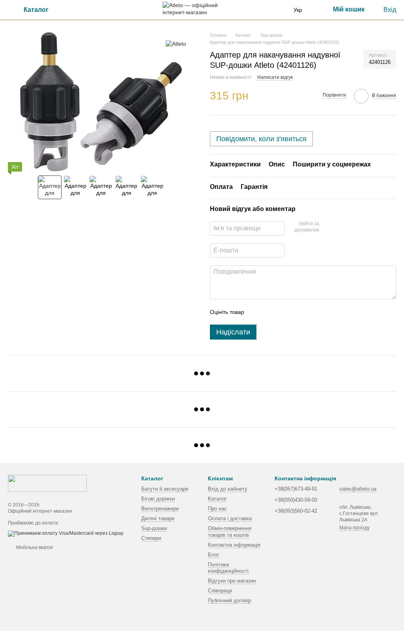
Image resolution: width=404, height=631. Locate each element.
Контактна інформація (234, 545)
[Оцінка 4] (295, 312)
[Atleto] (176, 43)
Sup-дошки (154, 528)
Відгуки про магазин (232, 581)
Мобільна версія (34, 547)
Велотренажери (160, 509)
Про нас (217, 509)
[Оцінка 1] (257, 312)
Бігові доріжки (158, 499)
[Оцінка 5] (307, 312)
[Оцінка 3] (282, 312)
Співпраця (220, 591)
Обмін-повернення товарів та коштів (229, 531)
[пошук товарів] (78, 10)
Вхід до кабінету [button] (227, 489)
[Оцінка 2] (270, 312)
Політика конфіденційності (228, 568)
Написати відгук (275, 77)
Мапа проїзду (354, 527)
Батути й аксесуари (164, 489)
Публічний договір (229, 600)
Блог (213, 555)
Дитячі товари (157, 518)
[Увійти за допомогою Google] (328, 227)
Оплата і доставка (230, 518)
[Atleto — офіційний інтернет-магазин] (47, 483)
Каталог (217, 499)
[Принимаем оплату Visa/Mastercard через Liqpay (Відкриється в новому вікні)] (65, 533)
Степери (151, 538)
